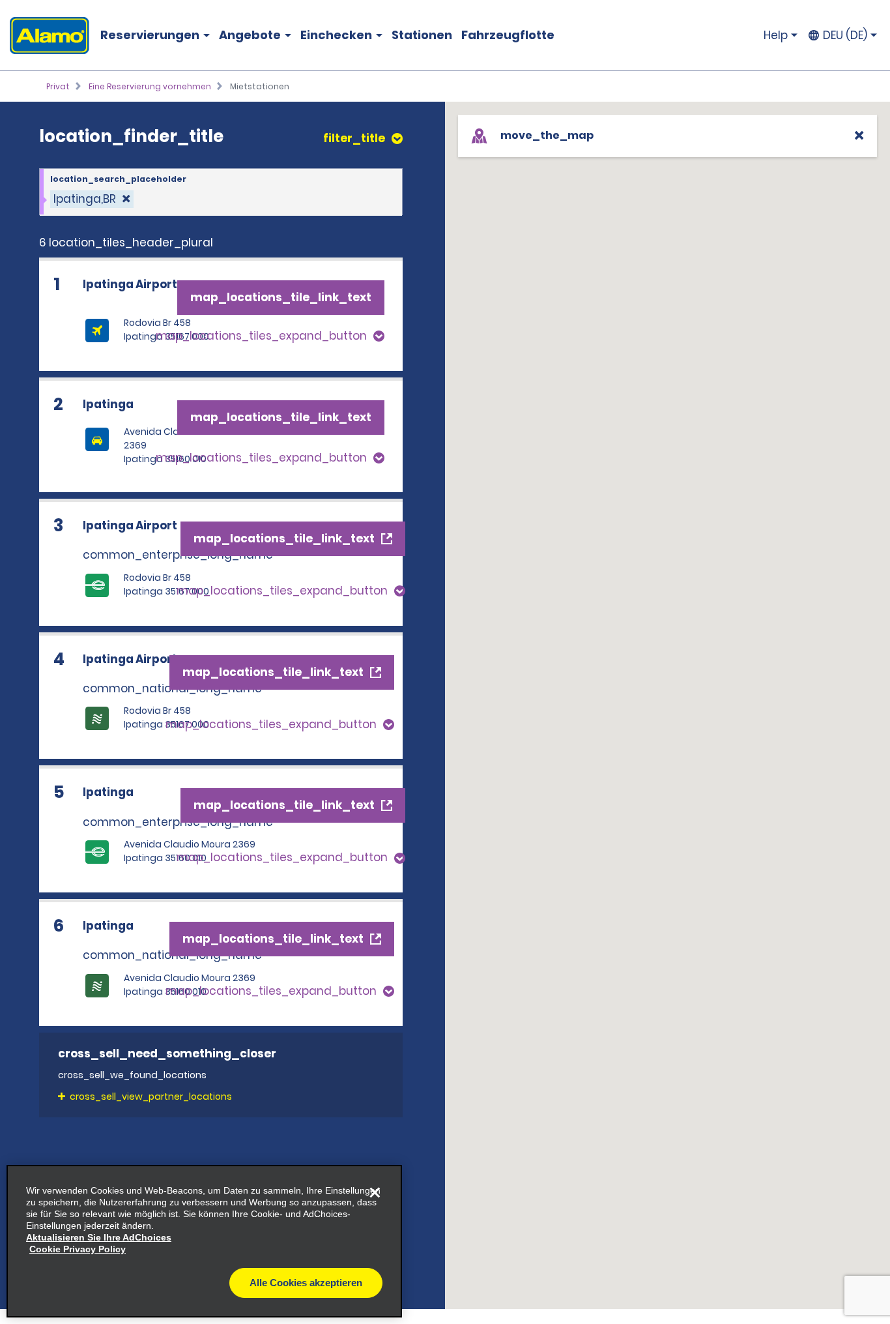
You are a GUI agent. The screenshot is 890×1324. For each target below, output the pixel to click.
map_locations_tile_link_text (280, 297)
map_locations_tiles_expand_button (261, 336)
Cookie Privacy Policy (77, 1249)
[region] (204, 1241)
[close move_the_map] (859, 135)
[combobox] (221, 192)
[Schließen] (374, 1192)
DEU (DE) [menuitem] (845, 35)
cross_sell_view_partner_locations (151, 1096)
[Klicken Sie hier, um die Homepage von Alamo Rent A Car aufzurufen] (44, 35)
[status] (92, 199)
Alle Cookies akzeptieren (306, 1282)
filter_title (354, 138)
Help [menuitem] (776, 35)
